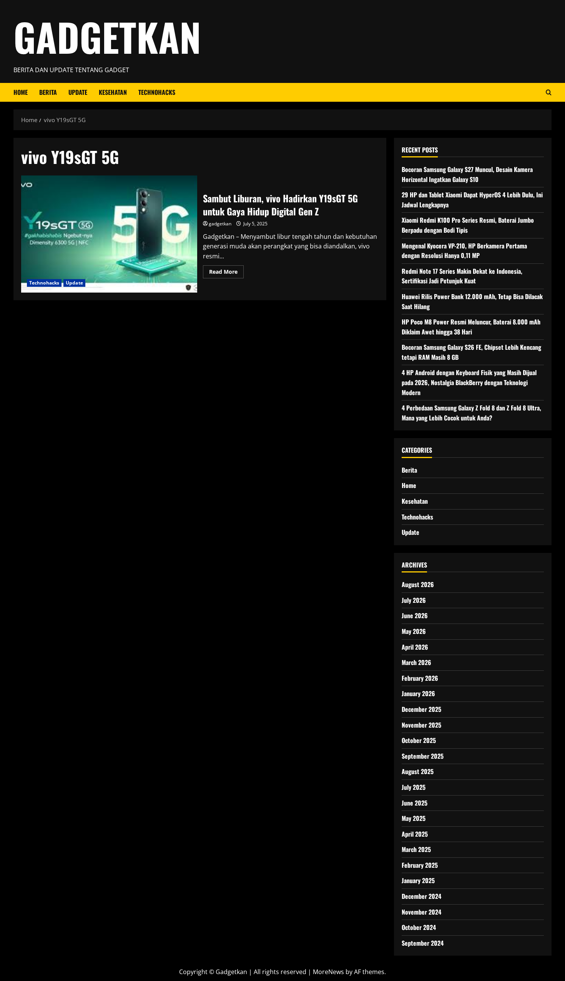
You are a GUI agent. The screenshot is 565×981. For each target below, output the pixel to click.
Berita (48, 92)
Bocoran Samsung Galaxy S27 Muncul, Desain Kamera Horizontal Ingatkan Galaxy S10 (467, 174)
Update (77, 92)
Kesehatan (113, 92)
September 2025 (423, 756)
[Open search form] (549, 92)
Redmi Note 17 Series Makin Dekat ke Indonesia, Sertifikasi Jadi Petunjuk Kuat (462, 276)
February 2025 (420, 865)
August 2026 (418, 584)
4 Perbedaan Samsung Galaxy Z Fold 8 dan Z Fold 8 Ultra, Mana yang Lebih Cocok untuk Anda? (471, 412)
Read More (226, 273)
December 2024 (421, 896)
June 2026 (415, 615)
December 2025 (421, 709)
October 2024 (419, 927)
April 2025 (415, 834)
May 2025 (413, 818)
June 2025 (414, 802)
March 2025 (416, 849)
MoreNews (328, 972)
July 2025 (413, 787)
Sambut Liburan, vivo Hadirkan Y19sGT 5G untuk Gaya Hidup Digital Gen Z (109, 234)
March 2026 (416, 662)
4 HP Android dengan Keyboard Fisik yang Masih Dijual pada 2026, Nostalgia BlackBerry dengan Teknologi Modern (469, 382)
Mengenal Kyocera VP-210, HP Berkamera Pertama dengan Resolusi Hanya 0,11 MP (464, 250)
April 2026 (415, 647)
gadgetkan (220, 223)
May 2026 (414, 631)
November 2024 (421, 911)
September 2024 (423, 943)
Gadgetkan (107, 36)
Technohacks (156, 92)
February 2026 (420, 678)
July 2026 (414, 600)
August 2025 (418, 771)
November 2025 (421, 725)
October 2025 (419, 740)
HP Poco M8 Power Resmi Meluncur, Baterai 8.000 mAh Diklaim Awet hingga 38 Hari (471, 326)
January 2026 (418, 693)
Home (20, 92)
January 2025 (418, 880)
